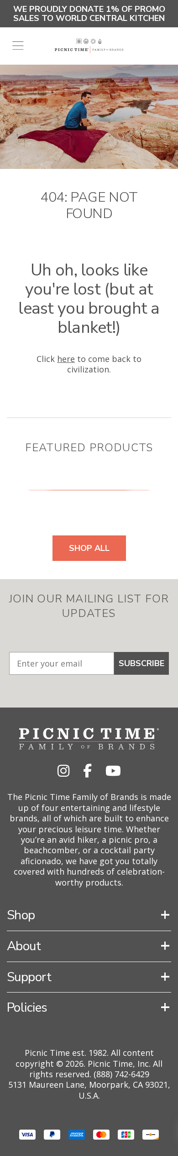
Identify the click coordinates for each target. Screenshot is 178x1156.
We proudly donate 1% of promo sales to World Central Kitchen (89, 14)
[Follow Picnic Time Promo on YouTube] (113, 770)
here (66, 358)
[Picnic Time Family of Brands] (89, 46)
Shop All (89, 548)
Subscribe (141, 663)
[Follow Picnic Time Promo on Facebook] (87, 770)
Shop (21, 915)
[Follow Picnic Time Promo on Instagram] (63, 770)
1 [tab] (89, 489)
